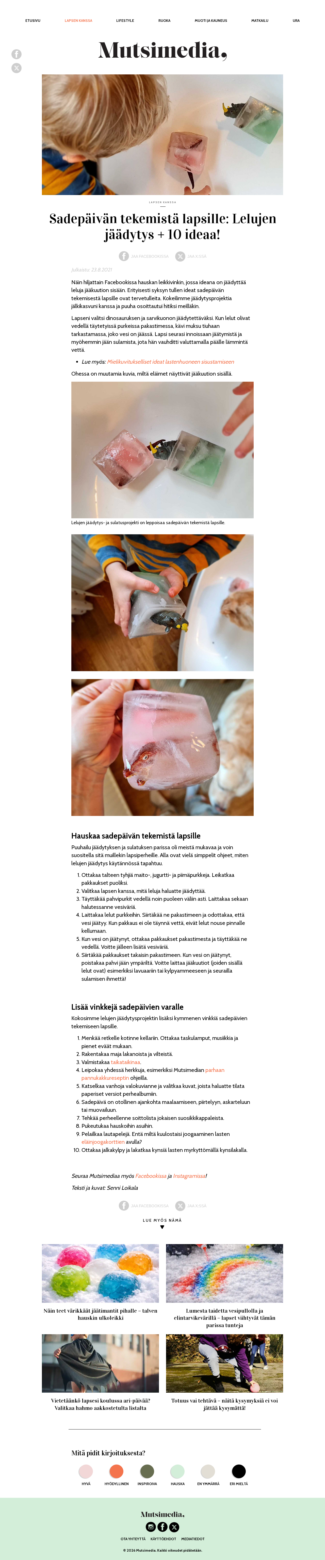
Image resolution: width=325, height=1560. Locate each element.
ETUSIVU (32, 20)
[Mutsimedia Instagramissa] (151, 1530)
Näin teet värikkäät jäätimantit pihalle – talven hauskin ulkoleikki (100, 1314)
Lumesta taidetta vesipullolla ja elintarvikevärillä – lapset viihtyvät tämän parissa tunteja (224, 1318)
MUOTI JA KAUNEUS (211, 20)
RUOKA (164, 20)
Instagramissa (189, 1175)
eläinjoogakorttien (103, 1141)
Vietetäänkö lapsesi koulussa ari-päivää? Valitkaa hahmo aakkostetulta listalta (100, 1404)
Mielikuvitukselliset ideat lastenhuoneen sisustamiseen (170, 361)
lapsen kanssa (162, 202)
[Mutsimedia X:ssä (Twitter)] (174, 1530)
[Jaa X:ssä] (16, 71)
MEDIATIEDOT (193, 1539)
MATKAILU (259, 20)
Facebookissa (150, 1175)
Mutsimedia (146, 1550)
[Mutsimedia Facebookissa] (162, 1530)
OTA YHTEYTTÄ (133, 1539)
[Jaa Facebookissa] (16, 57)
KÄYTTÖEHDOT (163, 1539)
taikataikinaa (125, 1062)
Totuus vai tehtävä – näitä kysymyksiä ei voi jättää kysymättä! (224, 1404)
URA (296, 20)
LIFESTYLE (125, 20)
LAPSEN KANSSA (78, 20)
